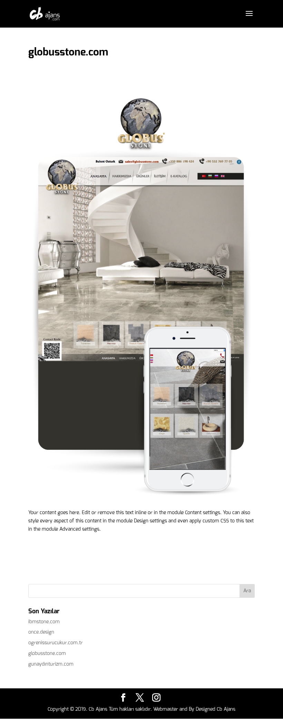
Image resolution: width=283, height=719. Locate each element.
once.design (41, 632)
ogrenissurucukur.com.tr (55, 642)
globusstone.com (47, 653)
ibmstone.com (44, 621)
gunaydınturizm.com (51, 664)
